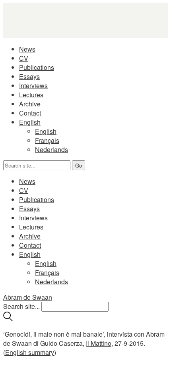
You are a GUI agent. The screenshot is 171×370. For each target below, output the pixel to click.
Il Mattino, (99, 343)
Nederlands (51, 149)
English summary (29, 352)
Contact (30, 113)
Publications (36, 67)
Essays (29, 76)
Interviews (33, 85)
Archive (30, 103)
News (27, 49)
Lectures (31, 94)
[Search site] (8, 318)
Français (47, 140)
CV (23, 58)
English (30, 122)
